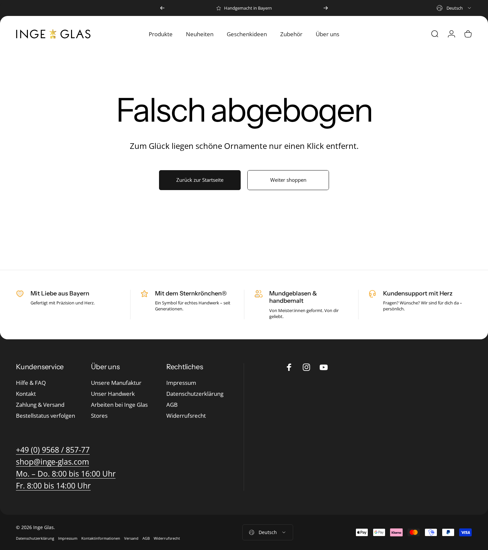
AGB (172, 404)
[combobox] (454, 8)
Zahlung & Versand (40, 404)
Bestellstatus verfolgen (45, 415)
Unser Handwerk (113, 393)
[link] (66, 474)
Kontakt (26, 393)
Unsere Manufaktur (116, 383)
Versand (131, 538)
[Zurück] (162, 8)
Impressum (181, 383)
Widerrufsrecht (186, 415)
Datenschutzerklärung (194, 393)
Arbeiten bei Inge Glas (119, 404)
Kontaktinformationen (100, 538)
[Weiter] (325, 8)
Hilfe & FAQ (31, 383)
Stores (99, 415)
